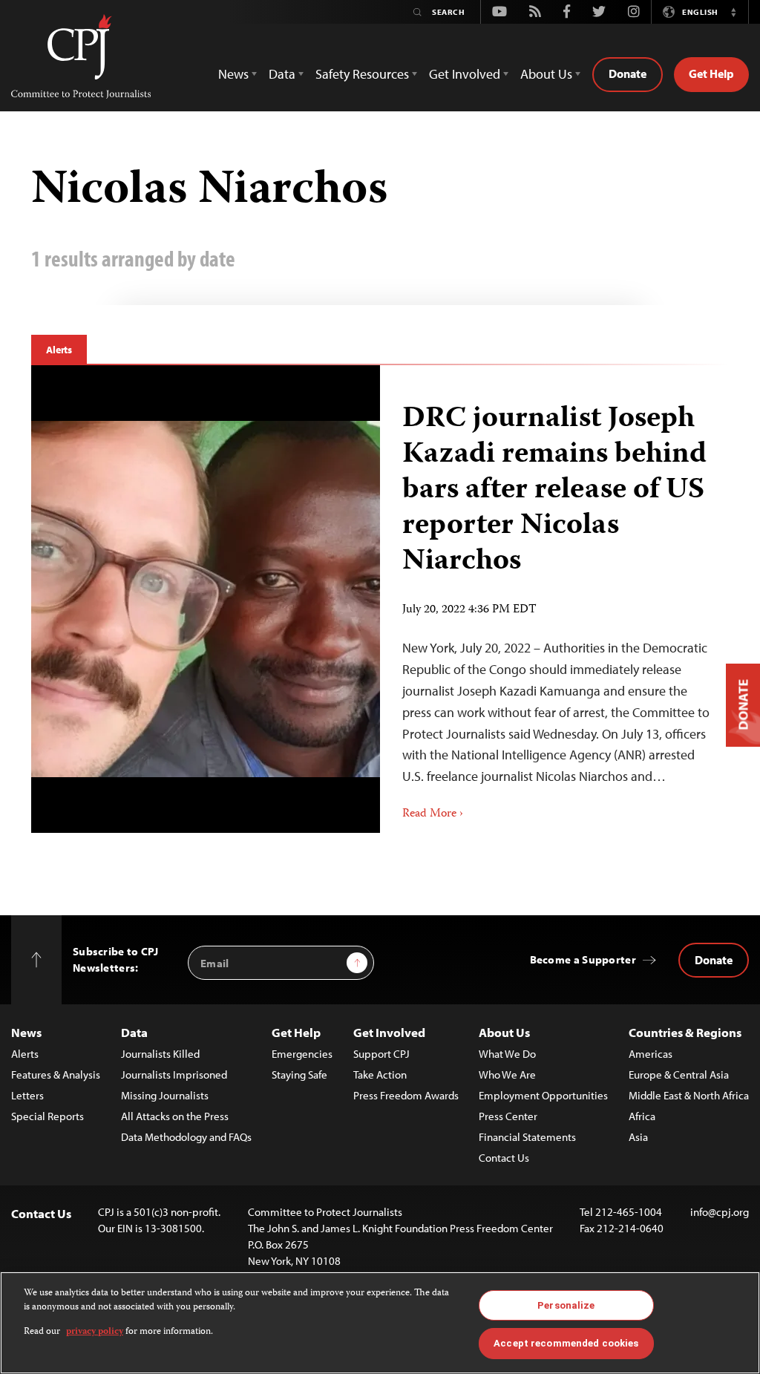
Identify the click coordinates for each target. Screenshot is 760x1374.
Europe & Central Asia (679, 1074)
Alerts (59, 349)
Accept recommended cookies (566, 1343)
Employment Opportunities (543, 1095)
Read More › (432, 814)
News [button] (233, 73)
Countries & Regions (685, 1032)
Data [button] (282, 73)
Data (134, 1032)
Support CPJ (381, 1054)
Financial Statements (527, 1137)
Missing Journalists (165, 1095)
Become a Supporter (583, 959)
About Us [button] (546, 73)
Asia (638, 1137)
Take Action (380, 1074)
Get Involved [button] (464, 73)
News (26, 1032)
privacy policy (94, 1332)
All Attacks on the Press (175, 1116)
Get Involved (389, 1032)
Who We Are (507, 1074)
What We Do (507, 1054)
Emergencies (302, 1054)
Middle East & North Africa (689, 1095)
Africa (642, 1116)
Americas (650, 1054)
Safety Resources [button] (362, 73)
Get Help (711, 73)
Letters (27, 1095)
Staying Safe (299, 1074)
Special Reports (47, 1116)
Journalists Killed (160, 1054)
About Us (504, 1032)
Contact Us (504, 1158)
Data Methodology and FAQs (186, 1137)
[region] (380, 1323)
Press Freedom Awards (406, 1095)
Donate (627, 73)
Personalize (565, 1305)
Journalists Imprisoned (174, 1074)
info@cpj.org (719, 1212)
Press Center (508, 1116)
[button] (733, 12)
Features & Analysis (55, 1074)
